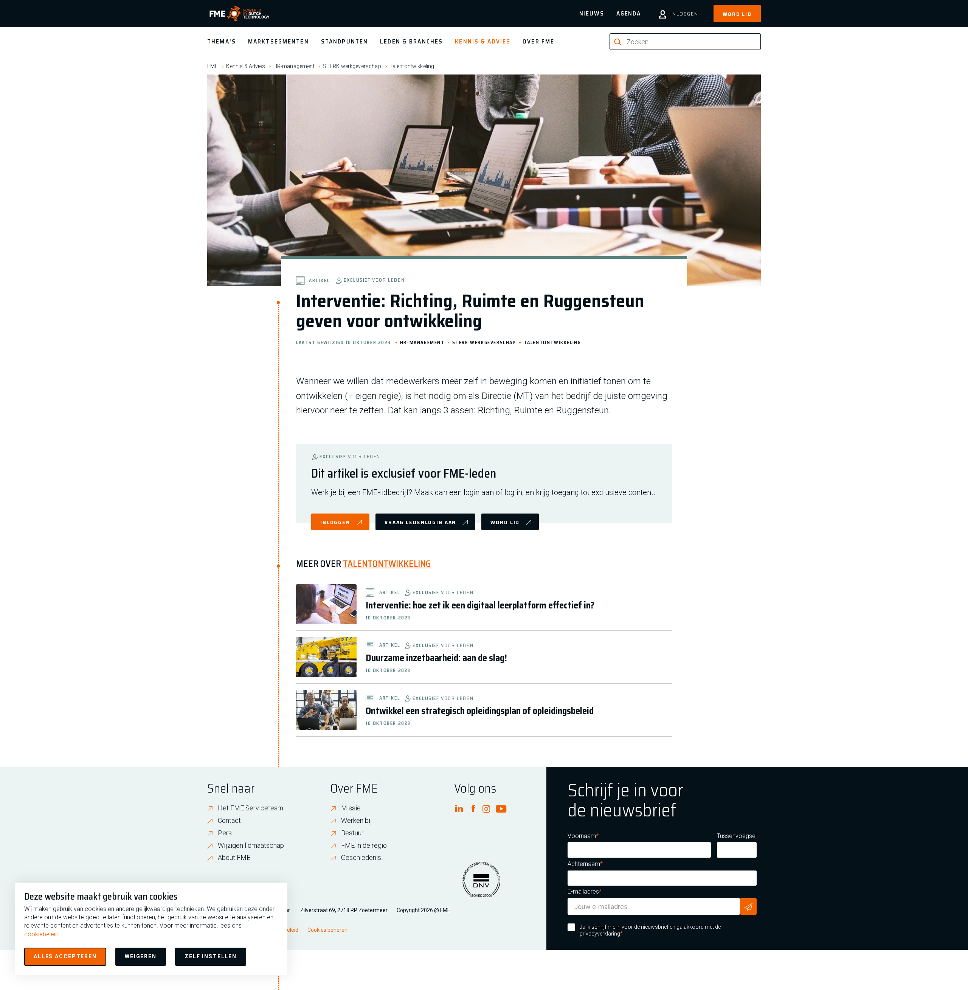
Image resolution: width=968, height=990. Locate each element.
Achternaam (584, 863)
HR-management (294, 66)
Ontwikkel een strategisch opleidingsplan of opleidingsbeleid (480, 711)
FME (212, 66)
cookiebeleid (41, 934)
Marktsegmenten (278, 41)
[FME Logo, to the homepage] (239, 13)
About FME (234, 857)
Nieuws (591, 13)
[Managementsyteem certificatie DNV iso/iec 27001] (481, 884)
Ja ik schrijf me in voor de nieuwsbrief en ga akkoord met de (650, 930)
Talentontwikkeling (411, 66)
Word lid (737, 14)
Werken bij (356, 820)
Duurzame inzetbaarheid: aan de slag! (436, 658)
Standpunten (344, 41)
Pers (225, 833)
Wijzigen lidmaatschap (251, 845)
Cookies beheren (327, 930)
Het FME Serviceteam (250, 808)
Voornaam (582, 835)
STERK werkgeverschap (352, 66)
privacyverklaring (600, 934)
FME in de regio (364, 845)
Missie (351, 808)
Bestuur (352, 833)
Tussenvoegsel (737, 835)
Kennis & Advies (482, 41)
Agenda (628, 13)
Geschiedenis (361, 857)
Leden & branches (411, 41)
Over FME (538, 41)
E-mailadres (583, 891)
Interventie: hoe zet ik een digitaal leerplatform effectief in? (480, 605)
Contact (229, 820)
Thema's (221, 41)
